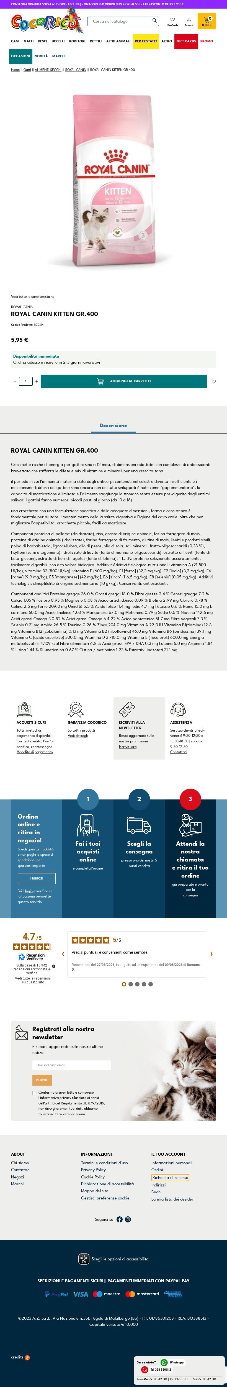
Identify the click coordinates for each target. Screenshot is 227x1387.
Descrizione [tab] (113, 425)
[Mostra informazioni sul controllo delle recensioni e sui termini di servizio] (53, 966)
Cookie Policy (93, 1177)
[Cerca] (154, 21)
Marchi (17, 1184)
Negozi (17, 1177)
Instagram (128, 1219)
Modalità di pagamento (35, 752)
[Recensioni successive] (211, 954)
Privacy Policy (93, 1170)
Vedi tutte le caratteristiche (33, 297)
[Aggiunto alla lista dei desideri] (214, 381)
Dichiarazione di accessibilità (107, 1184)
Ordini (157, 1170)
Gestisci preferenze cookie (105, 1198)
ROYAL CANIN (22, 307)
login (29, 891)
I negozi (36, 878)
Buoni (156, 1192)
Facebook (120, 1219)
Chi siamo (20, 1163)
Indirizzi (158, 1185)
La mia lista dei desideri (173, 1199)
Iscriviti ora (127, 747)
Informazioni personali (171, 1163)
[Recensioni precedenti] (63, 954)
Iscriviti (42, 1079)
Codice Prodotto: (22, 324)
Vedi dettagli (78, 736)
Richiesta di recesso (170, 1177)
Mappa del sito (94, 1191)
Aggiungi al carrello (130, 381)
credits (17, 1357)
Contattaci (178, 752)
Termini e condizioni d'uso (104, 1163)
